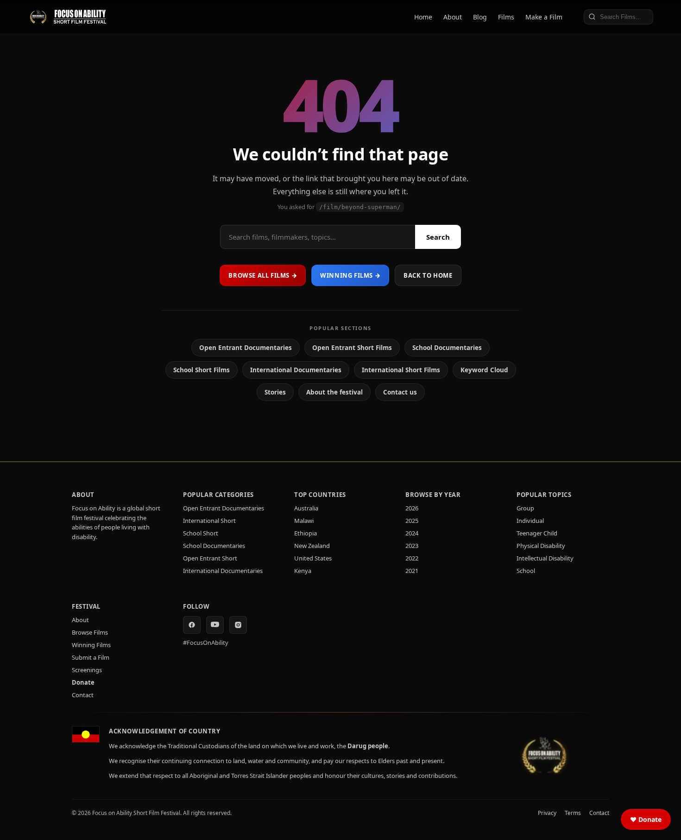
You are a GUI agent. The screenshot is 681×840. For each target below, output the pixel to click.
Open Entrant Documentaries (245, 348)
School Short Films (201, 370)
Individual (530, 520)
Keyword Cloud (484, 370)
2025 (411, 520)
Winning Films (91, 645)
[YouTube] (215, 625)
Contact (83, 695)
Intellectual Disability (545, 558)
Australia (306, 508)
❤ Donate (646, 819)
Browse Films (90, 632)
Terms (573, 813)
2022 (411, 558)
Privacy (547, 813)
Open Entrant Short (210, 558)
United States (313, 558)
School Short (200, 533)
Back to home (428, 275)
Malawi (304, 520)
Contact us (400, 392)
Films (506, 17)
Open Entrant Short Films (352, 348)
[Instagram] (238, 625)
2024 (411, 533)
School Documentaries (447, 348)
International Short (209, 520)
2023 (411, 545)
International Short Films (401, 370)
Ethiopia (305, 533)
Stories (275, 392)
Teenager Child (537, 533)
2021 (411, 570)
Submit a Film (90, 657)
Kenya (302, 570)
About (452, 17)
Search (438, 237)
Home (423, 17)
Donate (83, 682)
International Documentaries (295, 370)
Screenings (87, 670)
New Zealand (312, 545)
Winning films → (350, 275)
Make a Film (543, 17)
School (526, 570)
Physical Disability (541, 545)
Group (525, 508)
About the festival (334, 392)
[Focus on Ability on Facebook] (192, 625)
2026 (411, 508)
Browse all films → (262, 275)
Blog (480, 17)
